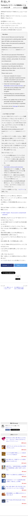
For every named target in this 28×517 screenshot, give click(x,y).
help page (15, 106)
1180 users (23, 449)
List (18, 276)
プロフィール (8, 427)
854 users (24, 490)
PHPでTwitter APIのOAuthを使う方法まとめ (15, 500)
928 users (24, 476)
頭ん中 (6, 2)
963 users (24, 471)
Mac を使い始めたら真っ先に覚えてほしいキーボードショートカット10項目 (16, 487)
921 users (24, 483)
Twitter (25, 7)
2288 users (23, 443)
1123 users (23, 456)
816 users (24, 503)
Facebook (8, 429)
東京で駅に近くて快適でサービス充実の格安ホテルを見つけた (16, 460)
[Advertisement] (14, 357)
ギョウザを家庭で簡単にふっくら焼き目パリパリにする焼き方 (16, 453)
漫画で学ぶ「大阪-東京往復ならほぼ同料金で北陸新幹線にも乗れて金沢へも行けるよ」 (16, 468)
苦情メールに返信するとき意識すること (16, 474)
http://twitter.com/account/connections (13, 85)
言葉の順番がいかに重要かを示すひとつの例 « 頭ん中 (16, 494)
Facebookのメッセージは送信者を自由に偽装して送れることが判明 (15, 480)
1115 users (23, 463)
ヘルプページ (21, 189)
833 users (24, 496)
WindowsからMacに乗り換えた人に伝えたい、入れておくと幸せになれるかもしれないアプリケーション (16, 439)
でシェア (7, 265)
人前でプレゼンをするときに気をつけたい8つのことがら (16, 447)
